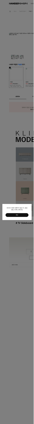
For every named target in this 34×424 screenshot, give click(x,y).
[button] (17, 215)
